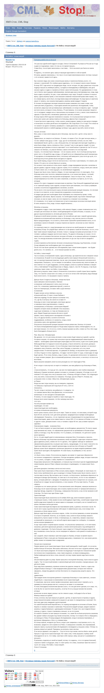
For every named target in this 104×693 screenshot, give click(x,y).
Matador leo (10, 60)
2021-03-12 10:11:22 (49, 60)
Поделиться (38, 60)
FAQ (13, 28)
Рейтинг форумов (72, 665)
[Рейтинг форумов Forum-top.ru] (29, 685)
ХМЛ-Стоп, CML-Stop (15, 46)
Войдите (19, 41)
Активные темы (11, 35)
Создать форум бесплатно (89, 665)
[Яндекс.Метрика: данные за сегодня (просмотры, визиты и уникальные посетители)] (77, 683)
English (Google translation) (16, 31)
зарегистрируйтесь (32, 41)
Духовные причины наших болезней (40, 46)
